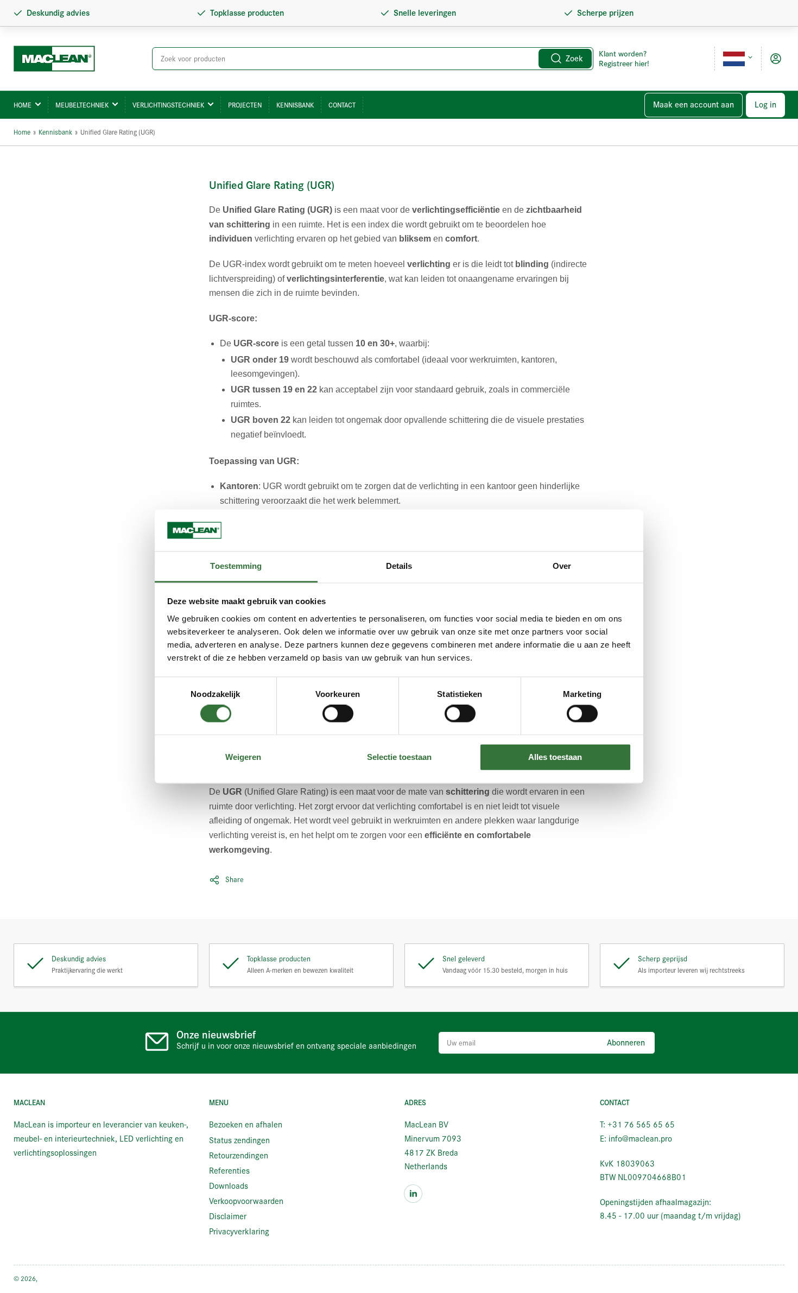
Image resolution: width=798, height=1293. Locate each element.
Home (22, 105)
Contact (342, 105)
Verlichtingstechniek (168, 105)
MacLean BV (56, 1279)
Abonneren (626, 1043)
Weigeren (243, 757)
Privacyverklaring (239, 1232)
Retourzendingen (238, 1156)
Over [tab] (562, 566)
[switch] (337, 713)
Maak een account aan (693, 105)
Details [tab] (399, 566)
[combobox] (373, 58)
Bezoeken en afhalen (245, 1125)
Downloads (228, 1186)
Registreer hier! (624, 63)
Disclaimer (227, 1216)
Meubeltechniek (82, 105)
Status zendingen (239, 1140)
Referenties (229, 1171)
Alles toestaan (555, 757)
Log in (765, 105)
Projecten (245, 105)
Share (234, 879)
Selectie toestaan (399, 757)
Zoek (574, 59)
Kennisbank (295, 105)
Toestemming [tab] (236, 566)
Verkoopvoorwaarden (246, 1201)
